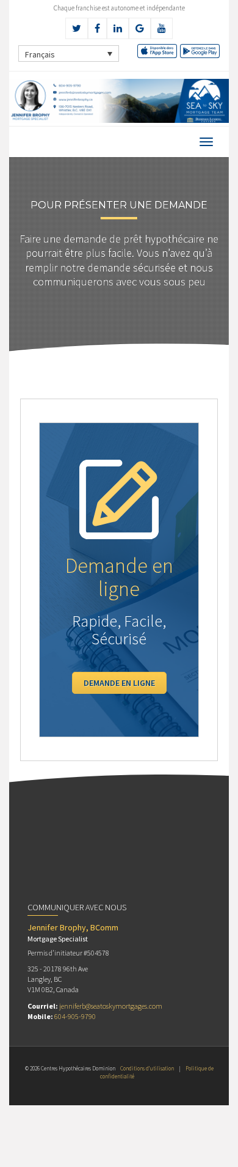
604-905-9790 (75, 1016)
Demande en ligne (119, 682)
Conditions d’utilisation (147, 1068)
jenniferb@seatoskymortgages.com (110, 1006)
